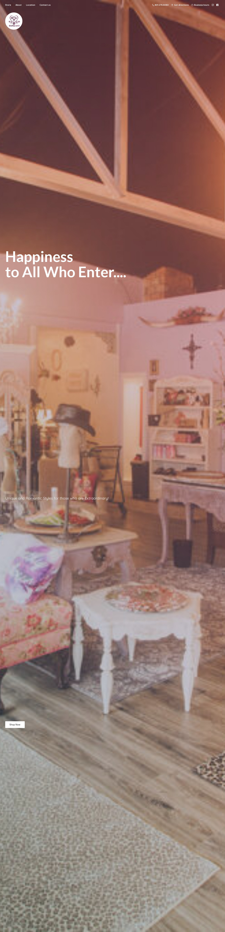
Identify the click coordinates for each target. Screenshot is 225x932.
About (18, 5)
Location (30, 5)
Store (8, 5)
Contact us (45, 5)
